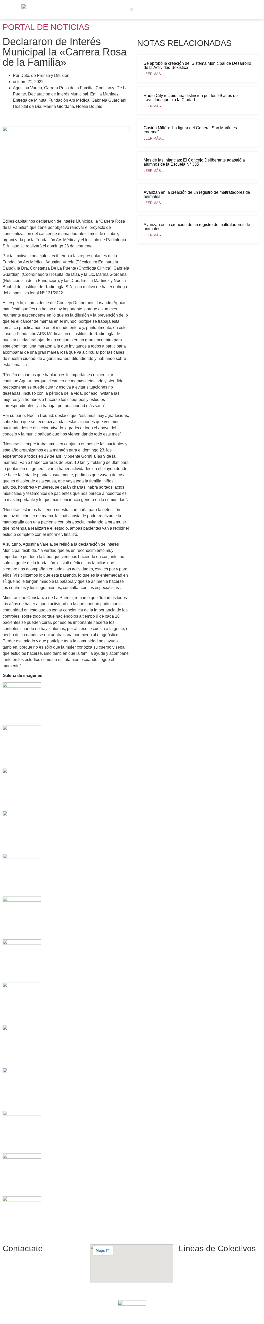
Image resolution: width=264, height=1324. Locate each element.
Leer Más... (154, 74)
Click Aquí (192, 1314)
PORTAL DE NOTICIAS (46, 27)
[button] (131, 9)
